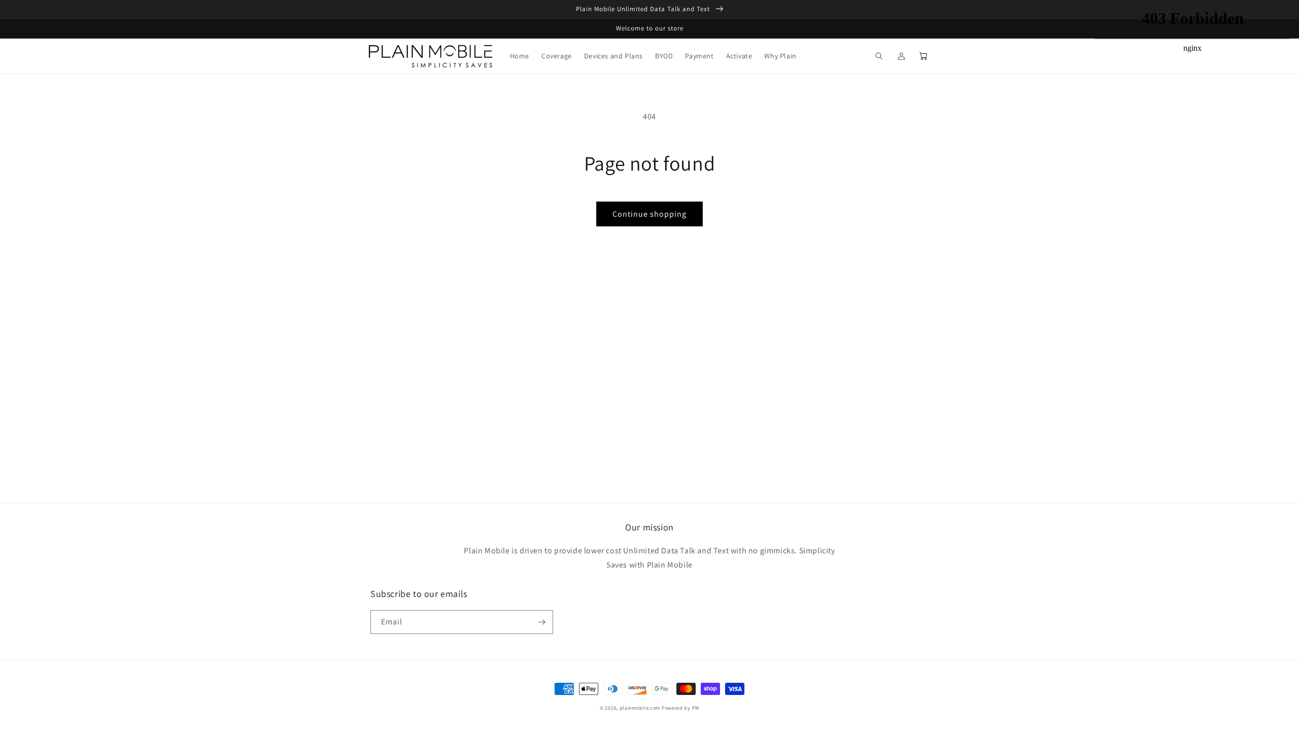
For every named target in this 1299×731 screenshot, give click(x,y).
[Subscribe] (541, 622)
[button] (879, 56)
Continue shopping (649, 214)
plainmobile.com (640, 708)
